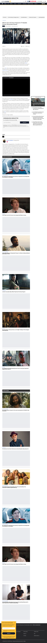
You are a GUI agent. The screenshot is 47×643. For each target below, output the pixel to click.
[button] (44, 1)
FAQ (34, 633)
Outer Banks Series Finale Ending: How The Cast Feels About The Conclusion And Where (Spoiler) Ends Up (38, 123)
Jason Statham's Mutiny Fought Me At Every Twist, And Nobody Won (38, 104)
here (5, 111)
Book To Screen (30, 3)
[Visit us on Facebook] (28, 1)
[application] (16, 86)
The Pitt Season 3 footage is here (13, 17)
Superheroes (4, 20)
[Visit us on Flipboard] (33, 1)
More (36, 3)
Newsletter (28, 46)
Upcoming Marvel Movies (43, 17)
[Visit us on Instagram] (30, 1)
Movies (11, 3)
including (11, 99)
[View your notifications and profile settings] (41, 1)
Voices (15, 3)
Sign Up (8, 633)
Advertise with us (36, 635)
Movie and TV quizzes (32, 17)
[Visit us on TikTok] (35, 1)
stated (26, 62)
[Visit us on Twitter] (29, 1)
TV (8, 3)
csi (3, 136)
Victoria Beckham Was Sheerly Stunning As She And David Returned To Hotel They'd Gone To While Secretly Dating (38, 118)
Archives (25, 635)
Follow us (23, 46)
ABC (5, 68)
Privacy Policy (9, 636)
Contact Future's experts (17, 631)
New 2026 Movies (24, 17)
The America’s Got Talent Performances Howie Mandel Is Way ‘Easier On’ (38, 108)
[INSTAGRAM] (7, 141)
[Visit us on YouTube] (32, 1)
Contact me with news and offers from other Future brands (8, 630)
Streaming (24, 3)
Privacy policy (26, 631)
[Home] (2, 4)
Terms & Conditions (6, 637)
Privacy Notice (5, 125)
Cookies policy (36, 631)
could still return (5, 70)
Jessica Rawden (8, 26)
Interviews (19, 3)
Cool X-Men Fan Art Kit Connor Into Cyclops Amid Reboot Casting (38, 113)
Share (4, 46)
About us (25, 633)
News (5, 3)
